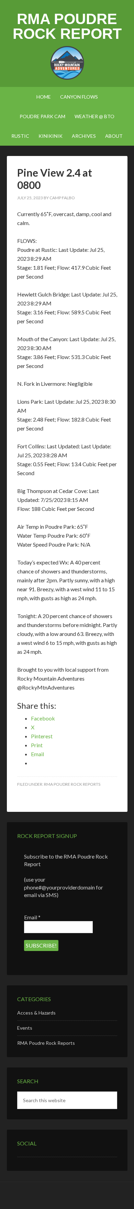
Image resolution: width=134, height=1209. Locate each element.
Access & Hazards (36, 1013)
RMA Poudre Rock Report (67, 26)
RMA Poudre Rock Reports (72, 784)
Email (32, 917)
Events (24, 1028)
